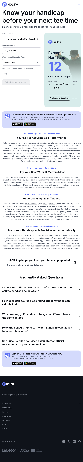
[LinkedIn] (74, 441)
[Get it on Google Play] (30, 124)
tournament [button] (15, 177)
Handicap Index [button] (73, 153)
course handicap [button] (22, 145)
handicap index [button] (57, 27)
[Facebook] (79, 441)
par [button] (53, 211)
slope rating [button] (44, 158)
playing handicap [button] (50, 204)
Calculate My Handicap (16, 82)
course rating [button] (27, 209)
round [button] (34, 27)
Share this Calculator (60, 98)
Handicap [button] (18, 235)
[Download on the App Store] (17, 124)
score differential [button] (58, 246)
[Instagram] (63, 441)
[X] (69, 441)
